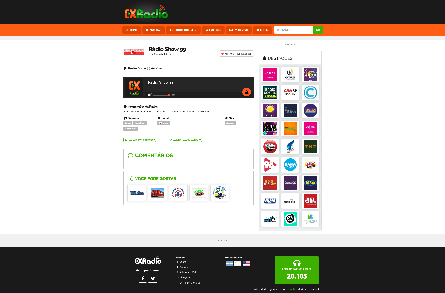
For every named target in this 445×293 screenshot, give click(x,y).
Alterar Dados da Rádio (187, 140)
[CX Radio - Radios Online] (148, 260)
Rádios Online (183, 30)
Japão (165, 122)
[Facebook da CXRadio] (143, 279)
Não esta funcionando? (141, 140)
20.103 (297, 276)
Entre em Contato (190, 282)
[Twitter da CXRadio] (153, 279)
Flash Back (139, 122)
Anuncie (184, 267)
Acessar (230, 122)
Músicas (155, 30)
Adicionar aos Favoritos (238, 53)
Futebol (215, 30)
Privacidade (260, 289)
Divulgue (185, 277)
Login (264, 30)
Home (133, 30)
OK (318, 30)
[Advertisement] (249, 11)
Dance (128, 122)
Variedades (130, 128)
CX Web (290, 289)
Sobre (183, 261)
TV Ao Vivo (240, 30)
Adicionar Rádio (189, 272)
